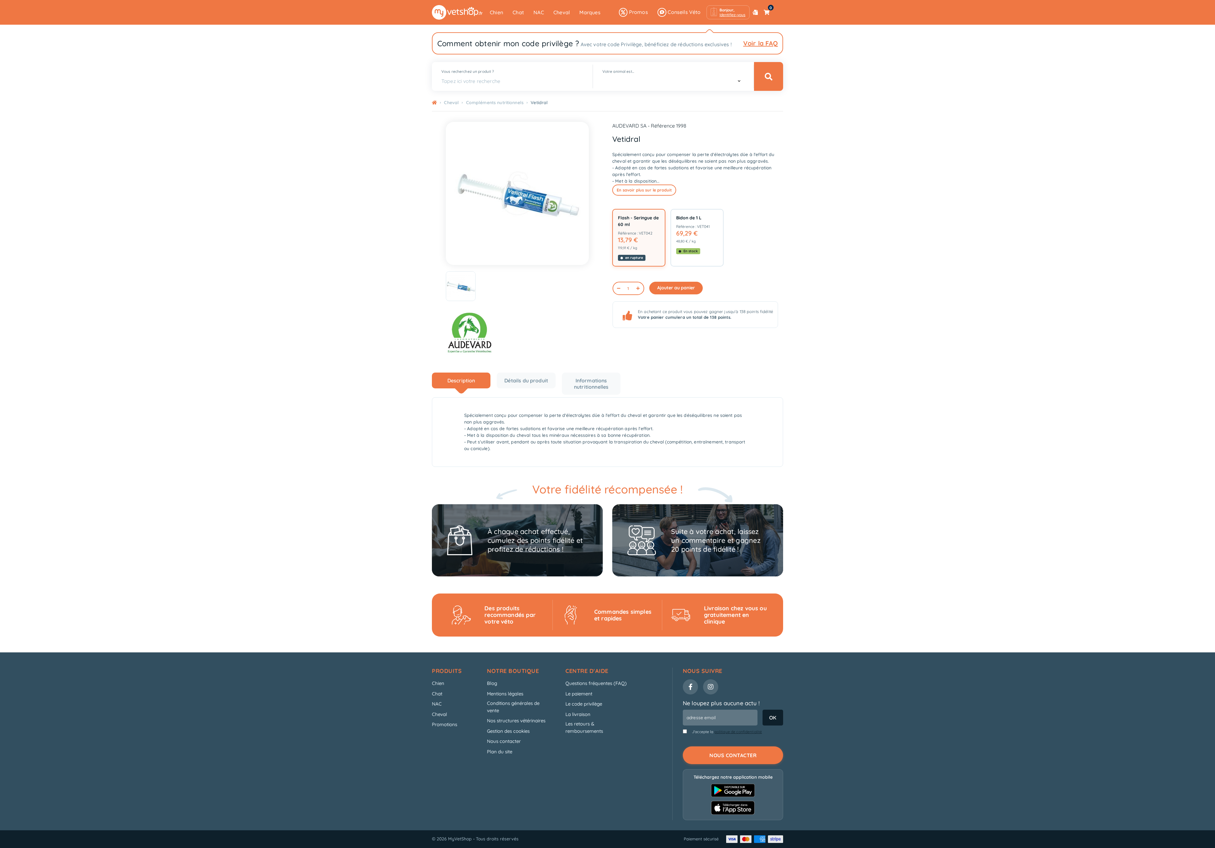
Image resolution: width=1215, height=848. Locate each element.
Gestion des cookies (508, 731)
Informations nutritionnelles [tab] (591, 383)
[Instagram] (710, 686)
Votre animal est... (618, 71)
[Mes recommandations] (755, 12)
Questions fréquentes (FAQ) (596, 683)
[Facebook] (690, 686)
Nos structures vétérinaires (516, 721)
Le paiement (578, 694)
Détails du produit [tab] (526, 380)
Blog (492, 683)
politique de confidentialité (738, 731)
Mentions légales (505, 694)
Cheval (561, 12)
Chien (496, 12)
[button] (728, 12)
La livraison (577, 714)
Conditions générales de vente (513, 706)
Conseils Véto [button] (683, 12)
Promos (637, 12)
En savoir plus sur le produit (644, 189)
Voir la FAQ (760, 43)
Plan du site (499, 752)
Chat (518, 12)
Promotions (444, 724)
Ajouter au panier (676, 288)
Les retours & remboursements (584, 727)
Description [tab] (461, 380)
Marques (589, 12)
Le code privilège (583, 704)
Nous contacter (504, 741)
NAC (538, 12)
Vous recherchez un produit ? (467, 71)
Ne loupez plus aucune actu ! (721, 703)
